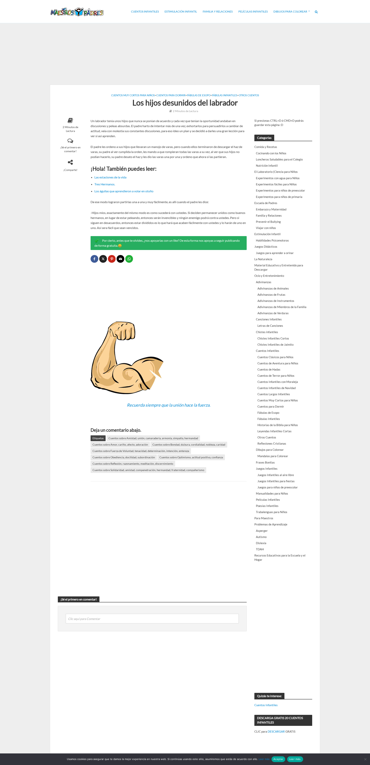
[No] (365, 759)
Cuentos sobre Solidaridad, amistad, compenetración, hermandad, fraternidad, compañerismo (148, 470)
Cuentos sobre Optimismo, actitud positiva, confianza (191, 457)
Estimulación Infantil (181, 11)
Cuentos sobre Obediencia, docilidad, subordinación (123, 457)
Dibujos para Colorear (290, 11)
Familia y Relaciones (218, 11)
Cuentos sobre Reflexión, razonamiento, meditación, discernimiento (132, 463)
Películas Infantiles (253, 11)
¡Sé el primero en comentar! (70, 149)
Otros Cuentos (249, 95)
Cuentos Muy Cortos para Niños (133, 95)
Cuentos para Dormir (170, 95)
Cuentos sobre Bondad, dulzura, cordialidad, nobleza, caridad (188, 444)
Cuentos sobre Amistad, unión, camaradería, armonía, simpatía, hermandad (153, 438)
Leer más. (295, 759)
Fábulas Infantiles (224, 95)
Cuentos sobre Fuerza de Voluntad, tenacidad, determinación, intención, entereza (140, 451)
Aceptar (278, 759)
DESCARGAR (276, 731)
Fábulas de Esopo (198, 95)
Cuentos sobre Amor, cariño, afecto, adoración (120, 444)
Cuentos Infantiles (145, 11)
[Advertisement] (185, 54)
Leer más (264, 759)
